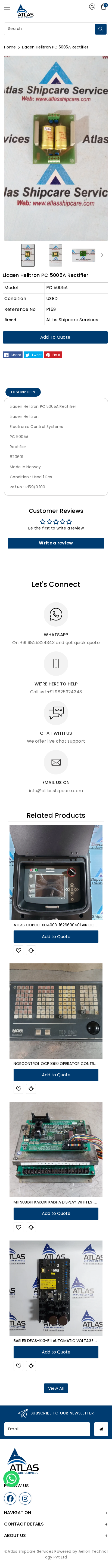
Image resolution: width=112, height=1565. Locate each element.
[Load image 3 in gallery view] (84, 255)
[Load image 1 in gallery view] (28, 255)
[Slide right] (102, 255)
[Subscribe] (101, 1429)
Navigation (17, 1512)
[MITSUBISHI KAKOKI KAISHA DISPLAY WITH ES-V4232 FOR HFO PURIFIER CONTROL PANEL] (56, 1149)
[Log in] (92, 6)
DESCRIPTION (23, 392)
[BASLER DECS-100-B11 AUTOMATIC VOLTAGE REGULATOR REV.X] (56, 1288)
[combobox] (50, 29)
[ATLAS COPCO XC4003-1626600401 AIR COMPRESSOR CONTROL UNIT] (56, 872)
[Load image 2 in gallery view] (56, 255)
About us (15, 1535)
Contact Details (24, 1524)
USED (52, 298)
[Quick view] (31, 950)
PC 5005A (57, 287)
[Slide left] (10, 255)
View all (56, 1388)
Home (10, 47)
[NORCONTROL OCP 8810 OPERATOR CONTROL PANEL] (56, 1011)
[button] (9, 9)
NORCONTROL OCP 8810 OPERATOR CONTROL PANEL (62, 1063)
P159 (51, 309)
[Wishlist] (18, 950)
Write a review (56, 543)
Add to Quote (55, 337)
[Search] (101, 29)
